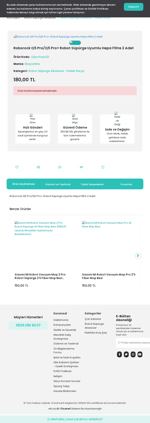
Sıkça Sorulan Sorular (67, 381)
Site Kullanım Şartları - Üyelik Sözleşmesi (66, 364)
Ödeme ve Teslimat (66, 343)
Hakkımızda (61, 320)
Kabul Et (133, 7)
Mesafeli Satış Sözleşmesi (62, 337)
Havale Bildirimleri (65, 391)
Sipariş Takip (62, 386)
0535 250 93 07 (28, 325)
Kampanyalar (62, 325)
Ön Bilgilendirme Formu (64, 350)
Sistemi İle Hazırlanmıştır (79, 408)
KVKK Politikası (62, 371)
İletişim (58, 376)
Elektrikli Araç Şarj (96, 332)
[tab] (24, 184)
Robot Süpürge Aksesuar (94, 326)
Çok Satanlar (93, 319)
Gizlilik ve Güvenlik (65, 330)
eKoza (52, 408)
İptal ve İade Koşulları (67, 357)
